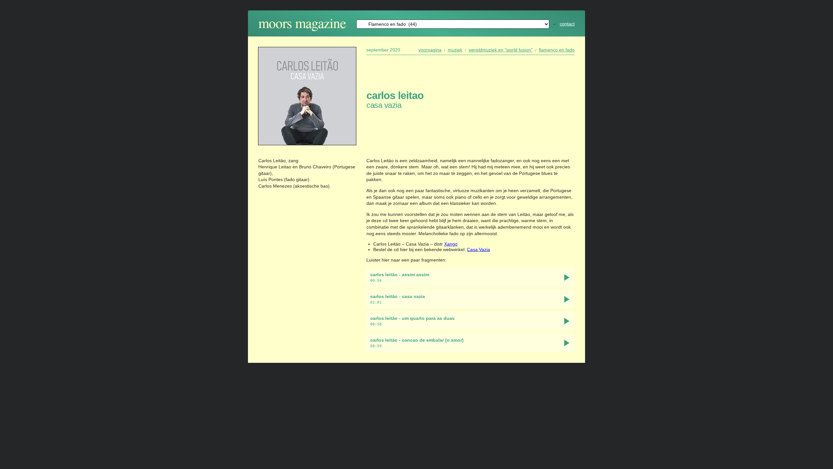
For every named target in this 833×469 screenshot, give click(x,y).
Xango (450, 244)
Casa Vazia (478, 249)
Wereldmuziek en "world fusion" (501, 49)
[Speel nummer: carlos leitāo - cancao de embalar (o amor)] (567, 343)
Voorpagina (430, 49)
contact (567, 23)
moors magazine (302, 22)
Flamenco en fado (557, 49)
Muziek (455, 49)
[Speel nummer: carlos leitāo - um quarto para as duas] (567, 321)
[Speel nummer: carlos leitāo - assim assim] (567, 277)
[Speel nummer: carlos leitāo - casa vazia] (567, 299)
